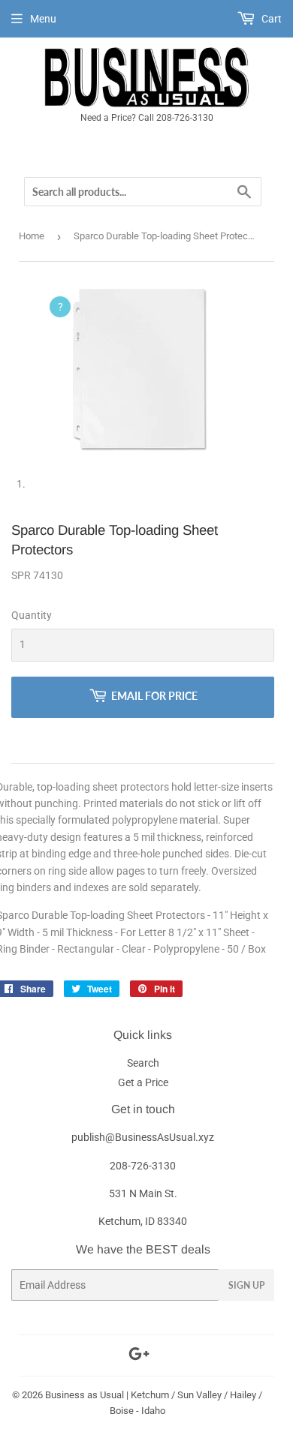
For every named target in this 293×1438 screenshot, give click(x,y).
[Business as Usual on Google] (139, 1356)
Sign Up (246, 1285)
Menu (43, 19)
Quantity (31, 615)
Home (31, 236)
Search (143, 1063)
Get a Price (143, 1082)
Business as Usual (84, 1394)
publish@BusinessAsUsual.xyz (142, 1137)
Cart (270, 19)
